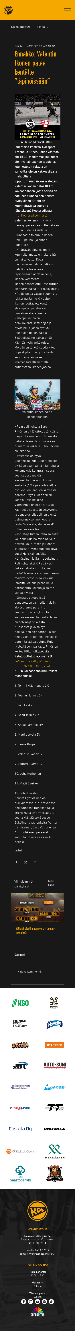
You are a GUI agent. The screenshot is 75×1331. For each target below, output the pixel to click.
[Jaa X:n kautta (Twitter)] (25, 862)
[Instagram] (30, 1301)
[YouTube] (37, 1301)
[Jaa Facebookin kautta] (16, 862)
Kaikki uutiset (20, 27)
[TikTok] (51, 1301)
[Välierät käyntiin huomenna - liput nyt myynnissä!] (37, 907)
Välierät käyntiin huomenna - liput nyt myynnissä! (35, 931)
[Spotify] (44, 1301)
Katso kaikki (51, 883)
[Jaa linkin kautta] (34, 862)
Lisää (41, 27)
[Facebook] (23, 1301)
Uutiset (18, 850)
